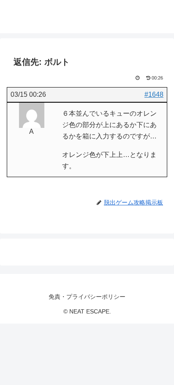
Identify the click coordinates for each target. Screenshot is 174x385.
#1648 (153, 94)
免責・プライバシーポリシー (87, 296)
